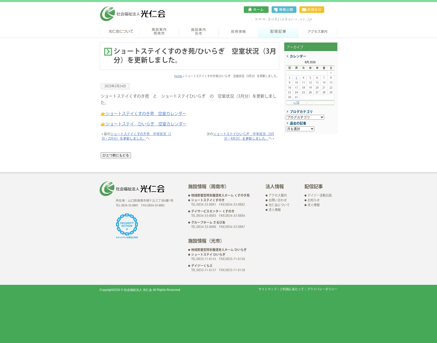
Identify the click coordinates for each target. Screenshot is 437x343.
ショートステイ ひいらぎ (208, 255)
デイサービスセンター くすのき (212, 211)
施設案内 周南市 (159, 31)
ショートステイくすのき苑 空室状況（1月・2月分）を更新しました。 (136, 136)
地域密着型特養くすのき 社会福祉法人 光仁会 (132, 13)
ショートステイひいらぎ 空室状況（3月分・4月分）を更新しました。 (243, 136)
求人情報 (275, 210)
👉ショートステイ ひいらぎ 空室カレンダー (144, 124)
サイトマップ (267, 289)
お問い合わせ (311, 9)
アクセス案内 (317, 31)
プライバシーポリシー (322, 289)
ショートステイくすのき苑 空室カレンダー (146, 114)
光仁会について (119, 31)
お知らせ (314, 200)
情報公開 (284, 9)
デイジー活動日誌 (320, 196)
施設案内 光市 (199, 31)
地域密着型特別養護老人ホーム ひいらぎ (219, 250)
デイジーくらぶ (201, 266)
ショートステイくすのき (208, 200)
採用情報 (238, 31)
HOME (256, 9)
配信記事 (278, 31)
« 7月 (296, 102)
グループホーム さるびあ (208, 223)
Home (178, 76)
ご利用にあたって (292, 289)
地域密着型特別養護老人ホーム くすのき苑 (220, 196)
